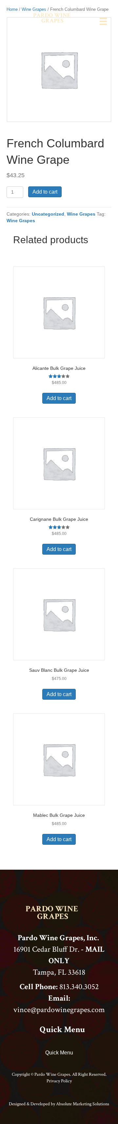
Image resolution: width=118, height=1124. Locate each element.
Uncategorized (48, 214)
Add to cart (44, 192)
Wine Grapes (81, 214)
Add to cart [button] (59, 398)
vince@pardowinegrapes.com (59, 1010)
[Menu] (103, 21)
